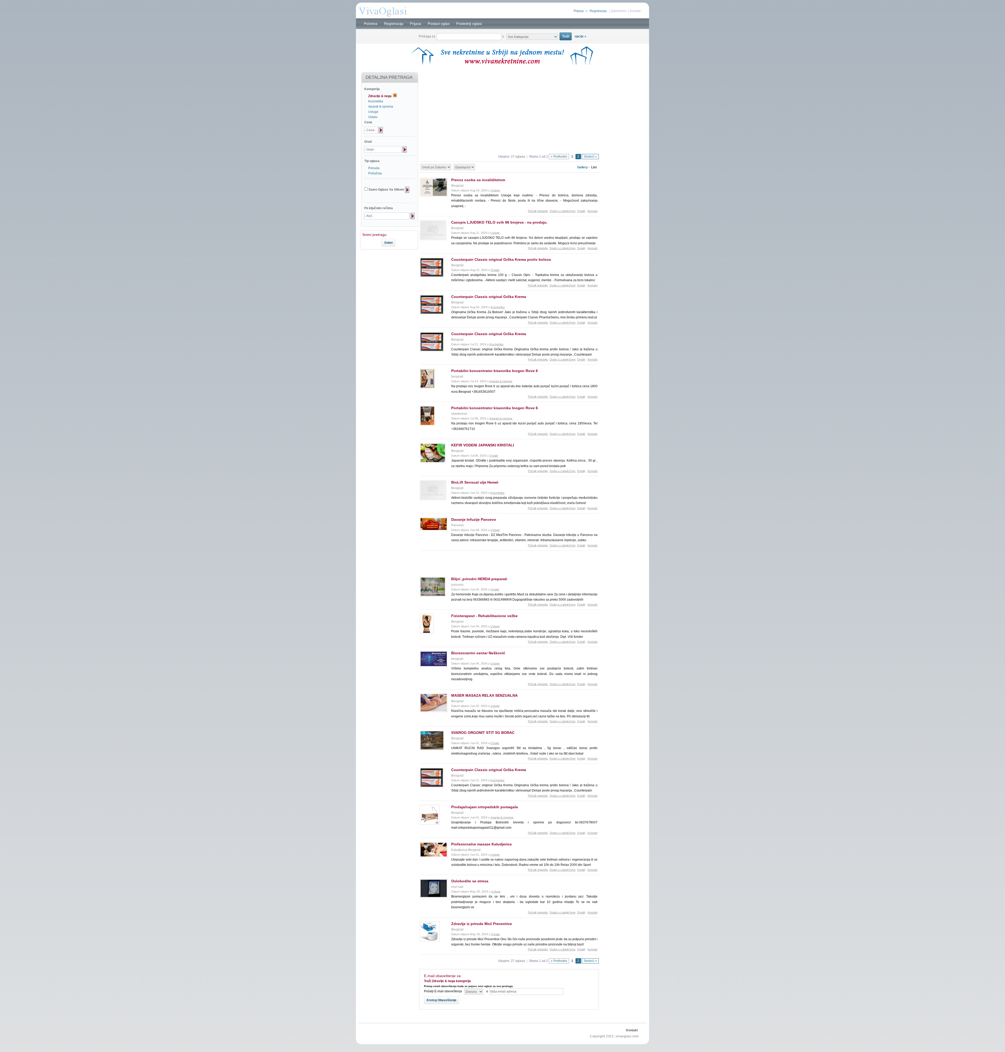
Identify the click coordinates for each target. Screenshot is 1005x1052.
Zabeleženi (619, 11)
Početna (370, 23)
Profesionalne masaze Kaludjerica (481, 844)
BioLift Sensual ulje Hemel (474, 482)
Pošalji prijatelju (538, 211)
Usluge (373, 112)
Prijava (579, 11)
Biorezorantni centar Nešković (478, 653)
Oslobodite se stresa (469, 881)
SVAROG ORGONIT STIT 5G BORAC (483, 732)
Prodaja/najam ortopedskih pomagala (484, 807)
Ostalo (372, 117)
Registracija (598, 11)
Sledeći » (590, 156)
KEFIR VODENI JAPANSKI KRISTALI (482, 445)
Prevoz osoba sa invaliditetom (478, 180)
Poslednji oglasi (469, 23)
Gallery (582, 167)
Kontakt (635, 11)
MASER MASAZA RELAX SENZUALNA (484, 695)
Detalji (581, 211)
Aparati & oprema (380, 106)
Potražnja (375, 173)
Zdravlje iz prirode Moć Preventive (481, 924)
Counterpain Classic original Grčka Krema (488, 297)
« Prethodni (559, 156)
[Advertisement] (387, 267)
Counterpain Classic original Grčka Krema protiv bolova (501, 259)
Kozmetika (375, 101)
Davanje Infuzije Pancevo (473, 519)
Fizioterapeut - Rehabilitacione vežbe (484, 616)
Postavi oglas (439, 23)
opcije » (580, 36)
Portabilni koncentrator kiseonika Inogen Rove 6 (494, 371)
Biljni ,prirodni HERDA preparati (479, 579)
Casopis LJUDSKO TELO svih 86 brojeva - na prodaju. (499, 222)
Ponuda (373, 168)
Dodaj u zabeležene (563, 211)
